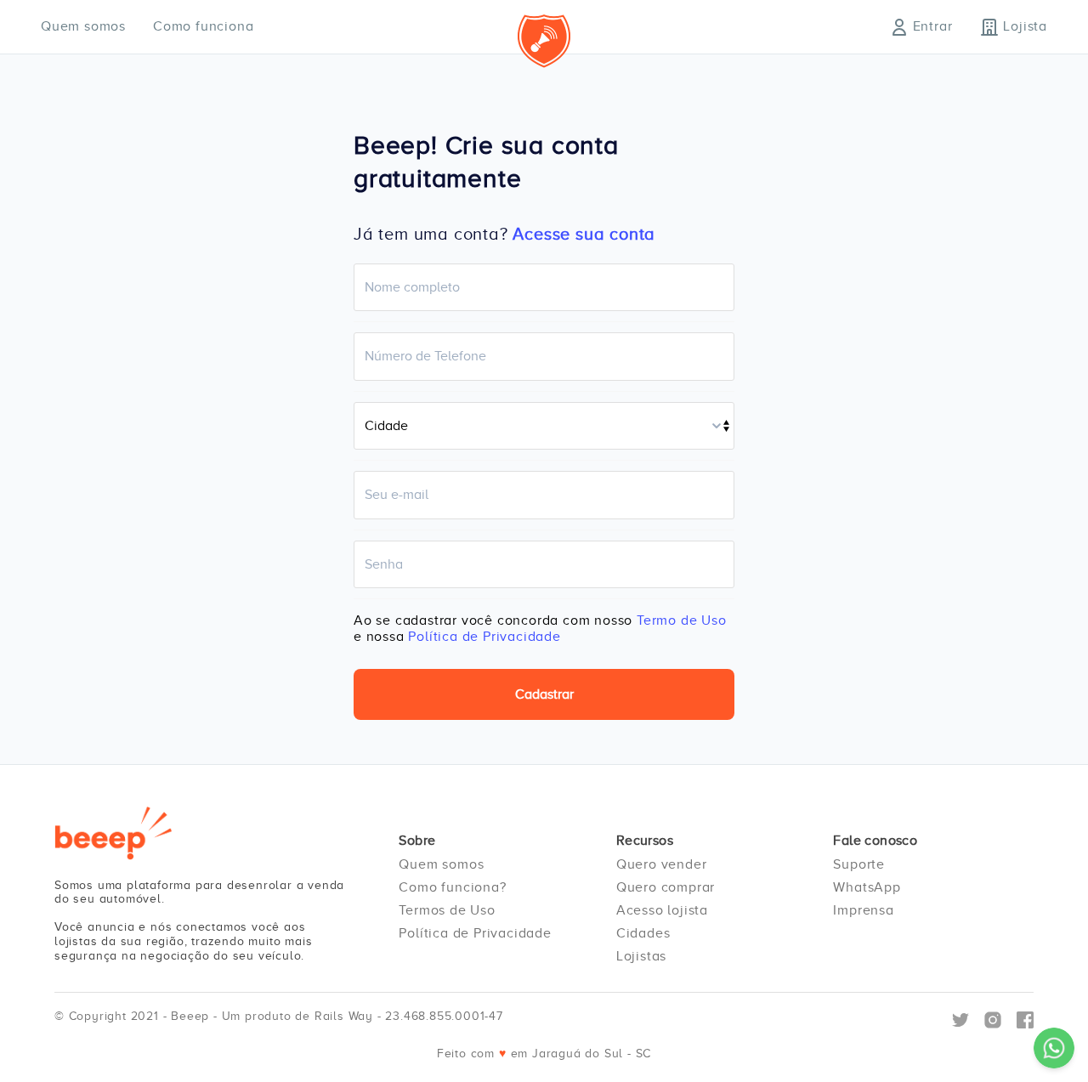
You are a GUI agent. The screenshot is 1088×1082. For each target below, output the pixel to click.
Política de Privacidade (484, 636)
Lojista (1025, 26)
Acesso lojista (662, 910)
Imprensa (863, 910)
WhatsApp (866, 887)
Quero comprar (665, 887)
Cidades (643, 933)
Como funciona (203, 26)
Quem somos (83, 26)
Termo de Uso (682, 620)
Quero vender (661, 864)
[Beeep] (113, 833)
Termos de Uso (447, 910)
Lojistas (641, 956)
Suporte (859, 864)
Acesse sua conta (584, 233)
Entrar (933, 26)
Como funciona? (452, 887)
